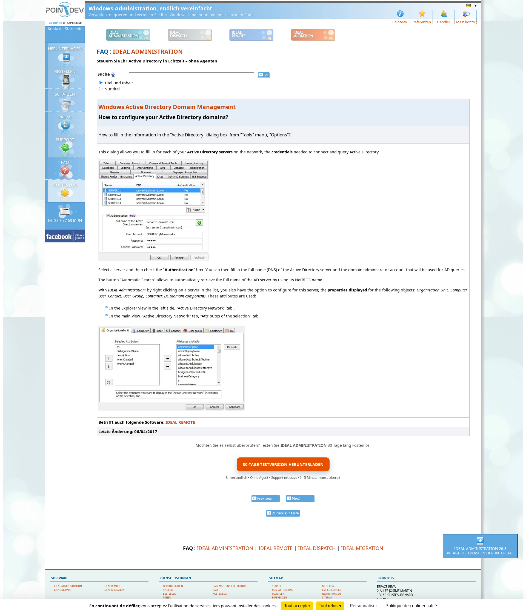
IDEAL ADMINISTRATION (148, 51)
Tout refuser (330, 605)
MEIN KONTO (330, 586)
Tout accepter (297, 605)
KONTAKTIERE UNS (282, 590)
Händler (443, 21)
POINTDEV (278, 593)
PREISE (64, 116)
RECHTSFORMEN (331, 593)
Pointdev (399, 21)
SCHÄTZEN (65, 94)
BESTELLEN (64, 71)
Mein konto (465, 21)
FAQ (65, 162)
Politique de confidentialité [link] (411, 605)
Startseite (73, 28)
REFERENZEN (279, 597)
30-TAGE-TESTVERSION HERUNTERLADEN (283, 464)
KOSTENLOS (64, 185)
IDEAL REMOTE (180, 422)
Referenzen (422, 21)
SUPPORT (65, 139)
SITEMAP (327, 597)
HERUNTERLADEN (65, 48)
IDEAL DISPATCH (317, 548)
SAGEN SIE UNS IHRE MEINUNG (230, 586)
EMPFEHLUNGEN (331, 590)
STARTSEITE (278, 586)
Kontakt (55, 28)
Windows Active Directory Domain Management (167, 107)
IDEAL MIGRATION (362, 548)
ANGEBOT (169, 590)
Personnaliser (363, 605)
